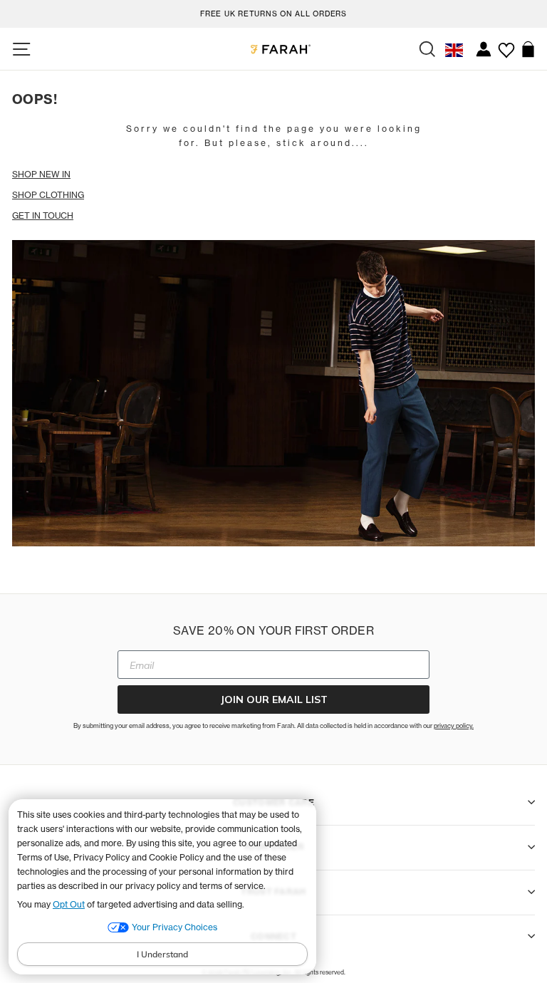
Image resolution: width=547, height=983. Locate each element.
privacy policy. (454, 725)
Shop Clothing (48, 194)
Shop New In (41, 174)
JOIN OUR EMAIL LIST (274, 699)
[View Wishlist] (506, 45)
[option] (273, 11)
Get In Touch (42, 215)
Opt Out (69, 904)
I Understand (162, 954)
